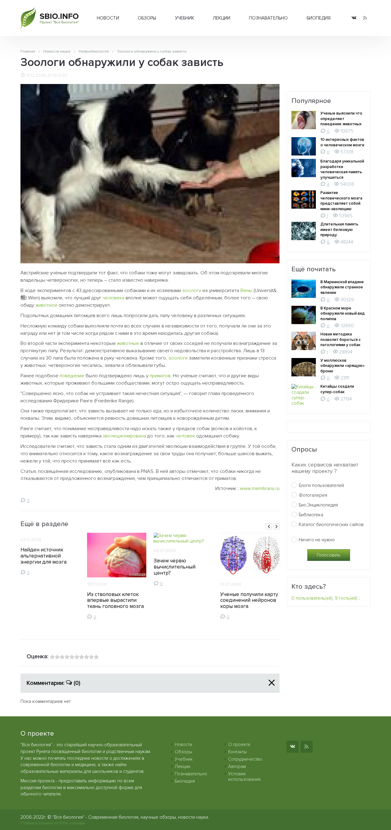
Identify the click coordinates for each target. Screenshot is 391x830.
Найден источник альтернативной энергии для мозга (43, 556)
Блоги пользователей (321, 485)
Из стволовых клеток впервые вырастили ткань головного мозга (115, 600)
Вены (246, 290)
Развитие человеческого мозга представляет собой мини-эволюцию (341, 200)
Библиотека (311, 514)
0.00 (62, 75)
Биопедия (319, 18)
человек (185, 436)
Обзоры (147, 18)
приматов (160, 376)
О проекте (239, 744)
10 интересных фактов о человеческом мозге (342, 142)
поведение (72, 376)
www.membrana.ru (260, 488)
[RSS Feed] (365, 18)
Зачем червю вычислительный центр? (175, 567)
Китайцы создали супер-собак (337, 389)
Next (276, 526)
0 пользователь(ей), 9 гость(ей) (324, 598)
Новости (108, 18)
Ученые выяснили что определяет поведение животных (341, 118)
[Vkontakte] (354, 18)
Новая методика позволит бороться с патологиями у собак (340, 339)
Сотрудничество (245, 759)
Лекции (221, 18)
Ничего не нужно (317, 540)
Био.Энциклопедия (318, 505)
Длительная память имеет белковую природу (339, 229)
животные (128, 343)
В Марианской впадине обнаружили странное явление (342, 287)
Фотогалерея (313, 495)
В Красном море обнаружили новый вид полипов (342, 313)
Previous (269, 526)
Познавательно (268, 18)
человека (113, 298)
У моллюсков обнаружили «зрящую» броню (342, 366)
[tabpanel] (50, 554)
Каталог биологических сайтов (331, 524)
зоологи (191, 290)
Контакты (237, 752)
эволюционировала (124, 436)
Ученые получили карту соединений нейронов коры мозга (249, 600)
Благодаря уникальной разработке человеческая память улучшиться (342, 169)
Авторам (237, 766)
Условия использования (244, 776)
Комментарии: (53, 683)
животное (46, 305)
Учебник (184, 18)
